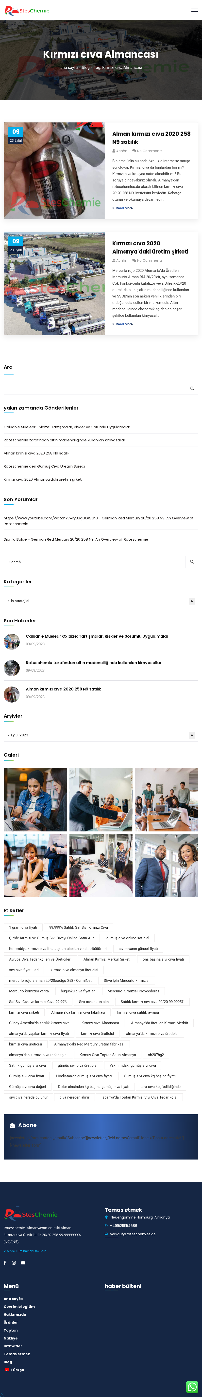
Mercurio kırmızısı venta (29, 991)
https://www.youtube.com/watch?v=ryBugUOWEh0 (51, 518)
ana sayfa (69, 67)
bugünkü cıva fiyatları (78, 991)
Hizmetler (13, 1346)
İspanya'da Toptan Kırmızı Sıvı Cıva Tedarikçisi (139, 1097)
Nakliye (11, 1338)
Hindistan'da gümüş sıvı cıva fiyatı (84, 1076)
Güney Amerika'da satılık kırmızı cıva (39, 1023)
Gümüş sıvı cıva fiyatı (26, 1076)
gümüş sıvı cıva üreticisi (78, 1065)
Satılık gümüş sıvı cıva (27, 1065)
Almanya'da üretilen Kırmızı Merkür (159, 1023)
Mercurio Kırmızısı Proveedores (133, 991)
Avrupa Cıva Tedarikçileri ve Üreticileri (40, 959)
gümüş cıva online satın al (127, 938)
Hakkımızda (15, 1314)
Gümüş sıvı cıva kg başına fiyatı (150, 1076)
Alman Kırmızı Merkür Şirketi (107, 959)
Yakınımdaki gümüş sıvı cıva (133, 1065)
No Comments (150, 150)
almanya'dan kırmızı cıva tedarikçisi (38, 1055)
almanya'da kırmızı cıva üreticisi (152, 1033)
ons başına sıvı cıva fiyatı (163, 959)
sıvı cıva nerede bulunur (28, 1097)
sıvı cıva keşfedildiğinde (161, 1086)
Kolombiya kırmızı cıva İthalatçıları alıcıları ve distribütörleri (58, 948)
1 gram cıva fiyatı (23, 927)
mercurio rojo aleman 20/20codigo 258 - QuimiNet (50, 980)
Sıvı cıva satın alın (94, 1002)
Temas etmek (17, 1354)
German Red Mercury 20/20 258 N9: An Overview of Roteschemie (89, 539)
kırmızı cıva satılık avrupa (138, 1012)
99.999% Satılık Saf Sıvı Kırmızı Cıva (78, 927)
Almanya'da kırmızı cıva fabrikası (78, 1012)
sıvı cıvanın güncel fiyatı (138, 948)
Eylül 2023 (102, 735)
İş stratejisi (102, 601)
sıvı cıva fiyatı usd (23, 970)
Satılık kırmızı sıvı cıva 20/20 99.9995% (152, 1002)
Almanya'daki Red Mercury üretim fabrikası (89, 1044)
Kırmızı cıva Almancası (100, 1023)
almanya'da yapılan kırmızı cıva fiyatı (39, 1033)
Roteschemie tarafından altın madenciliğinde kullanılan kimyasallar (64, 440)
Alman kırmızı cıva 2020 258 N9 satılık (151, 138)
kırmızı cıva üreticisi (97, 1033)
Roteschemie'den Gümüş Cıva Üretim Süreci (44, 466)
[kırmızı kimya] (27, 9)
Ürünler (11, 1322)
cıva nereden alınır (74, 1097)
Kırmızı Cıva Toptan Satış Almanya (108, 1055)
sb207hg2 (156, 1055)
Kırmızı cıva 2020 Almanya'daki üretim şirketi (150, 248)
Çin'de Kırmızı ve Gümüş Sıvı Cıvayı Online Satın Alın (51, 938)
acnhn (121, 150)
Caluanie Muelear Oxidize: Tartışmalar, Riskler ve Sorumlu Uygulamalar (67, 427)
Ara (8, 367)
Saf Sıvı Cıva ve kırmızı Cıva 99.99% (38, 1002)
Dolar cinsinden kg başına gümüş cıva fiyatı (93, 1086)
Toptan (11, 1330)
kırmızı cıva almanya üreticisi (74, 970)
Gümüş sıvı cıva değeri (27, 1086)
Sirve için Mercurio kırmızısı (127, 980)
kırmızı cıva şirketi (24, 1012)
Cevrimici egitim (19, 1306)
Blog (86, 67)
